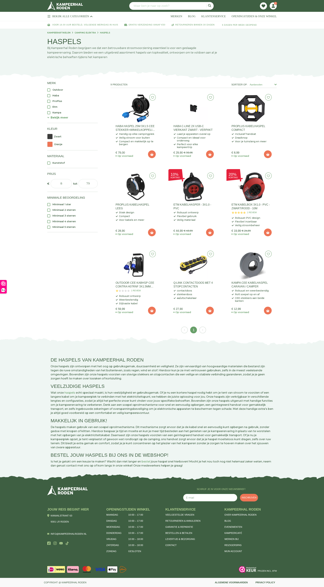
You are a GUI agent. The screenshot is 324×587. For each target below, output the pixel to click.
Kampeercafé (233, 533)
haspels (69, 392)
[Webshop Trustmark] (247, 569)
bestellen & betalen (178, 533)
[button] (57, 117)
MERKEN (176, 16)
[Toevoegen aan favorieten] (152, 97)
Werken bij (231, 539)
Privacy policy (265, 582)
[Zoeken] (210, 6)
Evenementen (233, 527)
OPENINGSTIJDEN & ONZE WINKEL (254, 16)
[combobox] (171, 6)
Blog (227, 520)
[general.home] (67, 490)
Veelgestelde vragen (179, 514)
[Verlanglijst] (263, 5)
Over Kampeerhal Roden (240, 514)
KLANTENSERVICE (213, 16)
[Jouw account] (273, 5)
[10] (152, 154)
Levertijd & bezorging (180, 539)
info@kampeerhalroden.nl (69, 533)
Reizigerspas (232, 545)
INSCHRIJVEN (249, 497)
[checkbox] (72, 89)
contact (171, 545)
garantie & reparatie (179, 527)
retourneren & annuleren (182, 520)
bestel (146, 461)
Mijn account (233, 551)
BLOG (192, 16)
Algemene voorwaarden (231, 582)
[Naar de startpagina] (65, 6)
